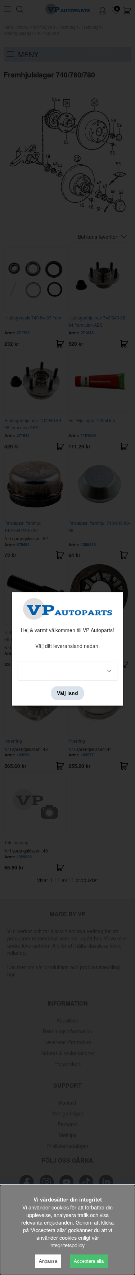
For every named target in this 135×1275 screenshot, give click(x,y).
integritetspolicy (66, 1245)
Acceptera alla (89, 1261)
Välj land (67, 693)
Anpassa (48, 1261)
